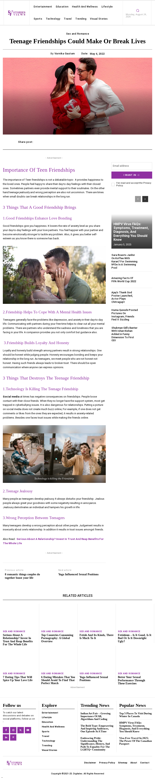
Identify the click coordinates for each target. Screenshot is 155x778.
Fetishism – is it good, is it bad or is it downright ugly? (134, 638)
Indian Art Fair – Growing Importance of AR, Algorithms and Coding (96, 716)
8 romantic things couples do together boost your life (22, 576)
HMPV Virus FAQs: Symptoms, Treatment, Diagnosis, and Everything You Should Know (131, 232)
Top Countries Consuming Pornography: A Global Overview (57, 638)
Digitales (77, 773)
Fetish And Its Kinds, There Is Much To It (96, 637)
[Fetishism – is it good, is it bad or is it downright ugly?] (135, 616)
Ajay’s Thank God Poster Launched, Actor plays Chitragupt (122, 297)
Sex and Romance (77, 33)
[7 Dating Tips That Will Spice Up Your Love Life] (20, 658)
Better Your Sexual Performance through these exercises (131, 680)
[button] (137, 10)
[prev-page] (138, 199)
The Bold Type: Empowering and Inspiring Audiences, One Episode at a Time (97, 728)
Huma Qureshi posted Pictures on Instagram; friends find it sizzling (124, 314)
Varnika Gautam (64, 53)
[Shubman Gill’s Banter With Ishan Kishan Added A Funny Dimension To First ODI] (146, 332)
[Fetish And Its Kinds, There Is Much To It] (97, 616)
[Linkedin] (6, 737)
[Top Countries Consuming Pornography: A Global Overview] (58, 616)
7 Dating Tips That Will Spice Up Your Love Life (17, 679)
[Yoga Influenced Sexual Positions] (97, 658)
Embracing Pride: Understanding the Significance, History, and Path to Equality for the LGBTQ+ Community (95, 744)
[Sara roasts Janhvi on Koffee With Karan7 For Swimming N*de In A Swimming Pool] (146, 259)
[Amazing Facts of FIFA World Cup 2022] (146, 279)
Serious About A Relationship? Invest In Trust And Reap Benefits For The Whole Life (18, 640)
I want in (130, 175)
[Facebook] (6, 730)
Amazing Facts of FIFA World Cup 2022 (123, 280)
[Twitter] (20, 730)
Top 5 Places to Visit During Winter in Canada (135, 715)
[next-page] (145, 199)
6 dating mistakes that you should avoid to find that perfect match (58, 680)
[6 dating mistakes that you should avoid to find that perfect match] (58, 658)
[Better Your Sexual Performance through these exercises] (135, 658)
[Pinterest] (13, 737)
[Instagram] (13, 730)
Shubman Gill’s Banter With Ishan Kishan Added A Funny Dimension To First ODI (124, 334)
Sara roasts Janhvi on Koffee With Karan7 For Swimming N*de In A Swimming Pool (124, 261)
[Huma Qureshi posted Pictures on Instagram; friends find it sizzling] (146, 314)
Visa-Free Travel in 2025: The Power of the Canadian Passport (135, 741)
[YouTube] (28, 730)
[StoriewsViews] (16, 13)
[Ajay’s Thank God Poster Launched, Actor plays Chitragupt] (146, 297)
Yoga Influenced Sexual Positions (78, 574)
